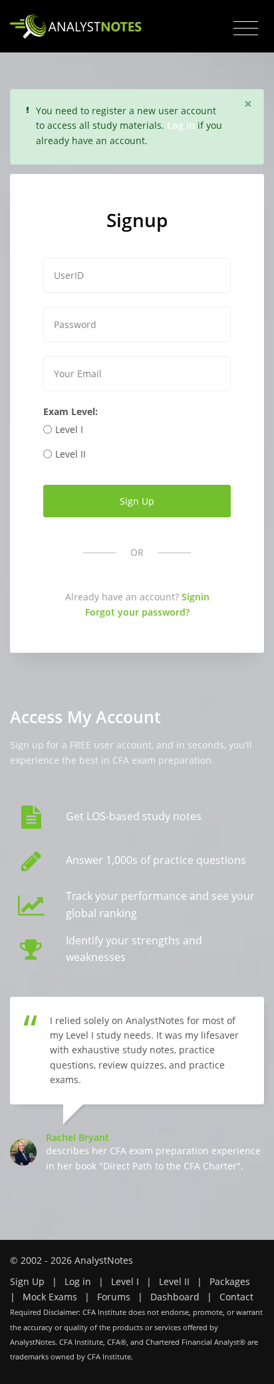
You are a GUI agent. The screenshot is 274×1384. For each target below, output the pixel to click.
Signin (195, 596)
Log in (78, 1281)
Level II (70, 454)
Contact (236, 1296)
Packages (229, 1281)
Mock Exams (50, 1296)
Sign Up (27, 1281)
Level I (69, 429)
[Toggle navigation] (246, 28)
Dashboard (175, 1296)
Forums (113, 1296)
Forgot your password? (137, 612)
